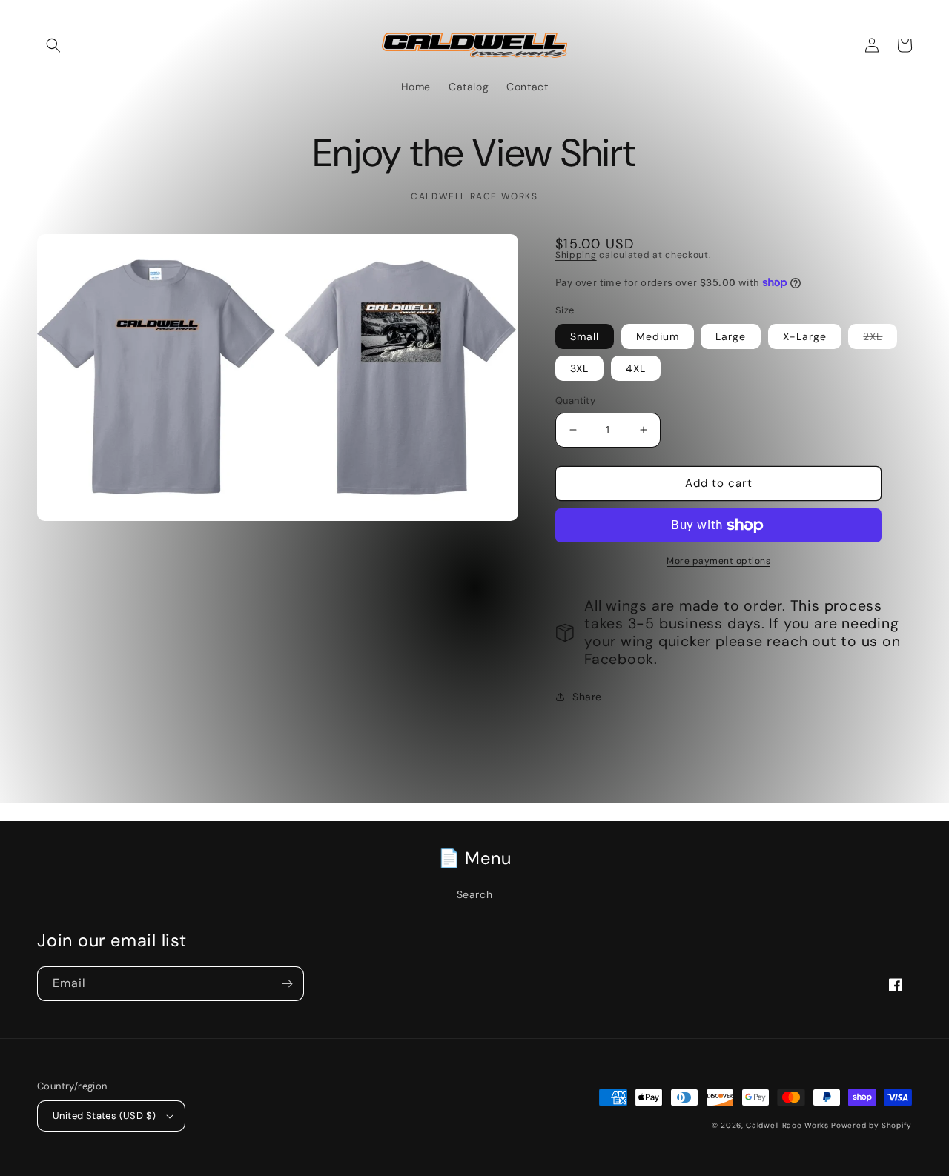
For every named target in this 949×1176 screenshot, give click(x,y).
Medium (657, 336)
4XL (636, 368)
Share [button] (587, 696)
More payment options (718, 561)
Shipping (576, 255)
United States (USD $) (104, 1115)
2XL (880, 339)
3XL (579, 368)
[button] (53, 45)
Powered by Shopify (871, 1125)
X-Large (805, 336)
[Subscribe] (287, 983)
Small (584, 336)
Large (730, 336)
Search (475, 894)
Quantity (575, 400)
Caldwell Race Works (788, 1125)
